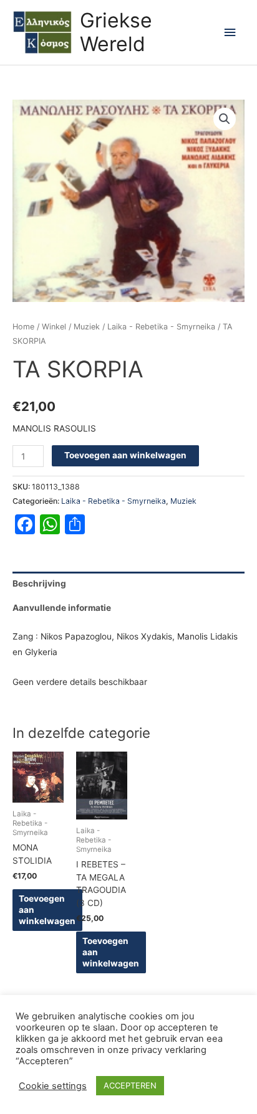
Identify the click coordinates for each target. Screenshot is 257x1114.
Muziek (87, 326)
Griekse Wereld (116, 32)
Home (23, 326)
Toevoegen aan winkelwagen (125, 455)
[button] (224, 119)
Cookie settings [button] (53, 1086)
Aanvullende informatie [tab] (61, 608)
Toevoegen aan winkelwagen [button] (47, 910)
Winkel (54, 326)
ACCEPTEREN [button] (130, 1085)
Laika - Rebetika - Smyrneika (161, 326)
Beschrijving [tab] (39, 583)
